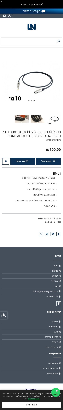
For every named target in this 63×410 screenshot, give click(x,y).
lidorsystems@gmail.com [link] (45, 291)
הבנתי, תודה (31, 404)
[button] (53, 119)
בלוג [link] (56, 286)
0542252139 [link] (52, 296)
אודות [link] (55, 265)
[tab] (34, 100)
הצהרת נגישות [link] (52, 347)
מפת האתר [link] (53, 326)
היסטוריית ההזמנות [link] (50, 368)
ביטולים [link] (55, 342)
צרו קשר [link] (54, 281)
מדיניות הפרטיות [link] (33, 399)
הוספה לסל (46, 161)
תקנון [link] (56, 331)
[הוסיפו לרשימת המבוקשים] (5, 161)
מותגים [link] (55, 270)
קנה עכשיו (21, 161)
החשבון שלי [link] (53, 363)
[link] (9, 15)
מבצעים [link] (54, 276)
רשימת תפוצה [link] (52, 373)
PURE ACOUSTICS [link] (46, 218)
